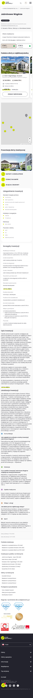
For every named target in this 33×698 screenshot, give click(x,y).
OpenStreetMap (28, 144)
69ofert (13, 40)
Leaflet (22, 144)
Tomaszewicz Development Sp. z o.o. (9, 25)
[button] (26, 65)
